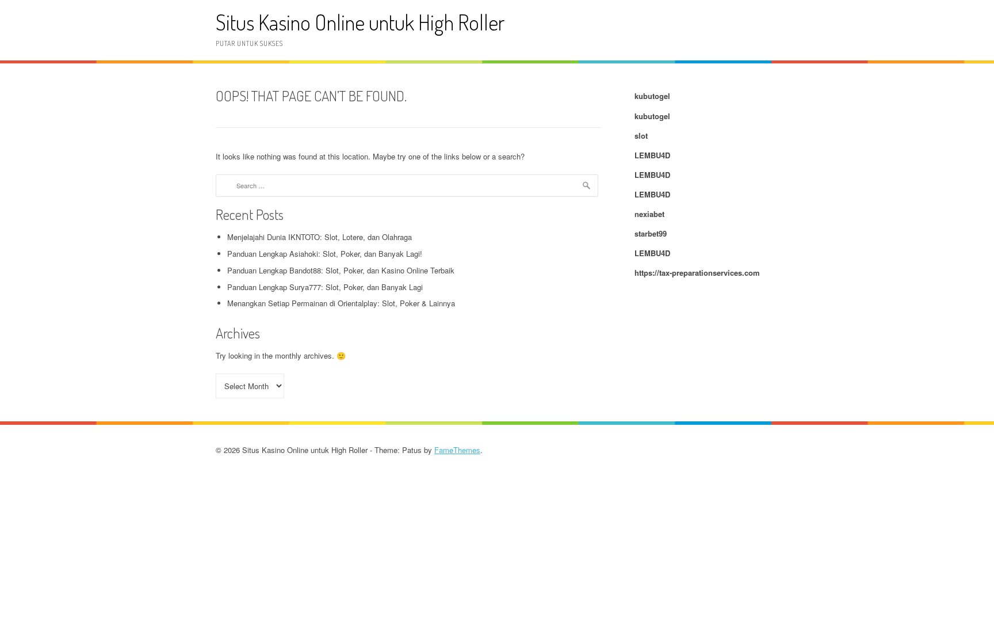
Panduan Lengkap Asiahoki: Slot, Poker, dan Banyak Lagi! (324, 253)
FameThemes (457, 449)
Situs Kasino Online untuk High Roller (360, 22)
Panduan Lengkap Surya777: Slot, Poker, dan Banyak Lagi (325, 286)
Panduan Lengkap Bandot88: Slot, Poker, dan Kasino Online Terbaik (340, 270)
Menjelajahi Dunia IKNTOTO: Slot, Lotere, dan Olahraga (319, 236)
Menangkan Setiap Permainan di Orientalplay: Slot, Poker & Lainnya (341, 303)
